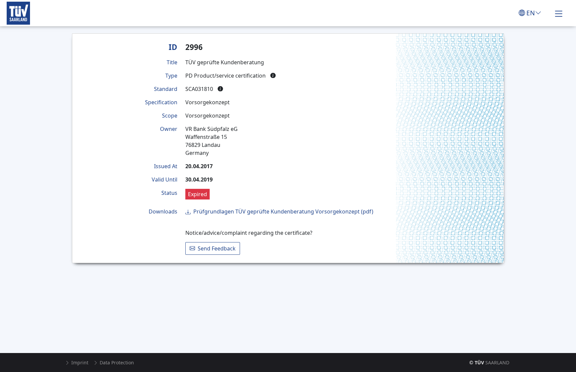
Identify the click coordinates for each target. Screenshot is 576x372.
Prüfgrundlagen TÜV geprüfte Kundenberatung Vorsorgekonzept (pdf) (283, 211)
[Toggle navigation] (558, 13)
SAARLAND (489, 362)
